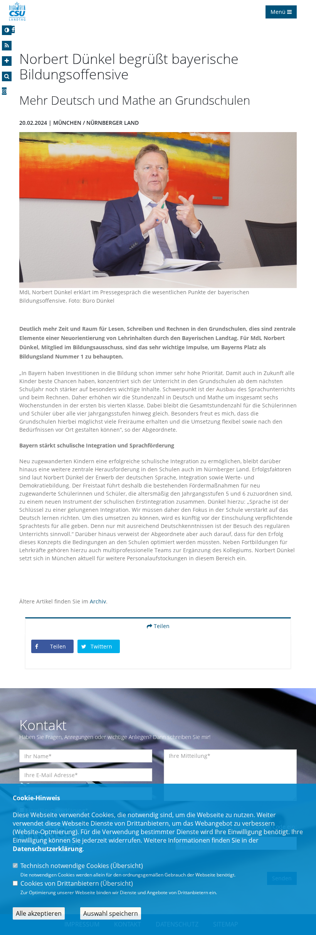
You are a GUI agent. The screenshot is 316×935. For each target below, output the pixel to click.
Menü (279, 11)
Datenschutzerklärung (47, 849)
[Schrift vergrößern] (7, 61)
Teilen (161, 626)
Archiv (98, 601)
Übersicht (127, 865)
